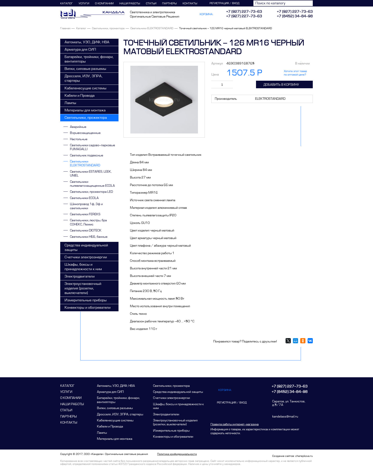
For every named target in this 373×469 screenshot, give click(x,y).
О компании (104, 3)
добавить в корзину (281, 84)
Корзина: (206, 14)
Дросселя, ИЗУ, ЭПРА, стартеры (84, 78)
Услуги (84, 3)
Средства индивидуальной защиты (86, 247)
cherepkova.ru (304, 456)
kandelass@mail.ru (285, 416)
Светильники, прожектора (108, 28)
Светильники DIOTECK (85, 230)
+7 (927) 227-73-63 (295, 12)
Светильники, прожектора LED (91, 191)
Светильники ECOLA (84, 198)
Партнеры (169, 3)
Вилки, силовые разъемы (85, 69)
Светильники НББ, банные (88, 236)
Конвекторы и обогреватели (88, 308)
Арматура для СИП (80, 49)
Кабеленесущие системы (85, 88)
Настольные (78, 139)
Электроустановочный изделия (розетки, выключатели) (83, 288)
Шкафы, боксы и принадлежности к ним (83, 267)
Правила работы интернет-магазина (234, 424)
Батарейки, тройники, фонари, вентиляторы (89, 59)
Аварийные (78, 126)
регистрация (219, 3)
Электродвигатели (80, 276)
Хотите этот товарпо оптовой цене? (295, 73)
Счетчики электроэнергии (86, 257)
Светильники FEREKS (85, 214)
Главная (65, 28)
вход (235, 3)
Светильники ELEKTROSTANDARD (151, 28)
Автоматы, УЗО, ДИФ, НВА (87, 42)
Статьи (151, 3)
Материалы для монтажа (85, 110)
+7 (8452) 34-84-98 (295, 16)
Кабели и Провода (80, 96)
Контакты (190, 3)
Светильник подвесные (86, 155)
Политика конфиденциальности (177, 454)
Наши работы (129, 3)
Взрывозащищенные (85, 133)
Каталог (66, 3)
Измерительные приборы (86, 300)
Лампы (70, 103)
